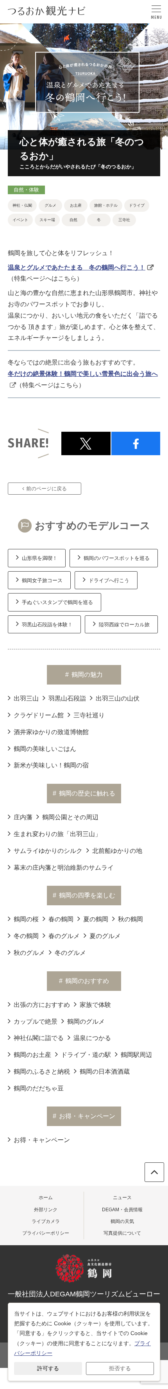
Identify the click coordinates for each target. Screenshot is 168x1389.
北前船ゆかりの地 (117, 850)
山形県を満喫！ (39, 558)
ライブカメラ (46, 1221)
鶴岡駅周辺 (136, 1054)
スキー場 (47, 220)
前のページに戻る (46, 489)
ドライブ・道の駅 (86, 1054)
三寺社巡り (89, 715)
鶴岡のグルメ (86, 1021)
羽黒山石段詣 (67, 698)
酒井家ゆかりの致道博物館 (51, 732)
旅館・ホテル (106, 205)
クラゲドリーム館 (39, 715)
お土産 (76, 205)
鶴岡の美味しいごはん (45, 748)
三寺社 (124, 220)
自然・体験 (26, 190)
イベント (20, 220)
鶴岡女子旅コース (42, 580)
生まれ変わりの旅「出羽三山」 (57, 834)
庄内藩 (23, 817)
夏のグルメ (105, 936)
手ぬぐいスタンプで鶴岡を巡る (57, 602)
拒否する (120, 1368)
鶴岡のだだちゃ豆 (39, 1088)
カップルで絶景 (35, 1021)
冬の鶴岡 (26, 936)
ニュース (122, 1197)
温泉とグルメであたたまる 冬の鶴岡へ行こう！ (76, 267)
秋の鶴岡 (130, 919)
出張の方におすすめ (42, 1004)
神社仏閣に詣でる (39, 1038)
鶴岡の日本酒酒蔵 (105, 1071)
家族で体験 (95, 1004)
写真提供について (122, 1233)
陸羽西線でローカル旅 (124, 624)
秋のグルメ (29, 952)
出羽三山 (26, 698)
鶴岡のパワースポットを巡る (117, 558)
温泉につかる (92, 1038)
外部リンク (45, 1209)
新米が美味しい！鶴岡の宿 (51, 765)
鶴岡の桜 (26, 919)
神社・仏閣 (22, 205)
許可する (48, 1368)
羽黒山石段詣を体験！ (47, 624)
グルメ (50, 205)
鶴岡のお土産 (32, 1054)
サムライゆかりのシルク (48, 850)
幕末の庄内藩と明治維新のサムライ (64, 867)
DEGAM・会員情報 (122, 1209)
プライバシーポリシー (45, 1233)
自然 (73, 220)
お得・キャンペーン (42, 1140)
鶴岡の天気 (122, 1221)
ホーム (46, 1197)
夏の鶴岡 (95, 919)
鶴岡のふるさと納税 (42, 1071)
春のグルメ (64, 936)
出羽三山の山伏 (117, 698)
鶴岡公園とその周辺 (70, 817)
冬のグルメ (70, 952)
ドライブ (137, 205)
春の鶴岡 (60, 919)
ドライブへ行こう (109, 580)
